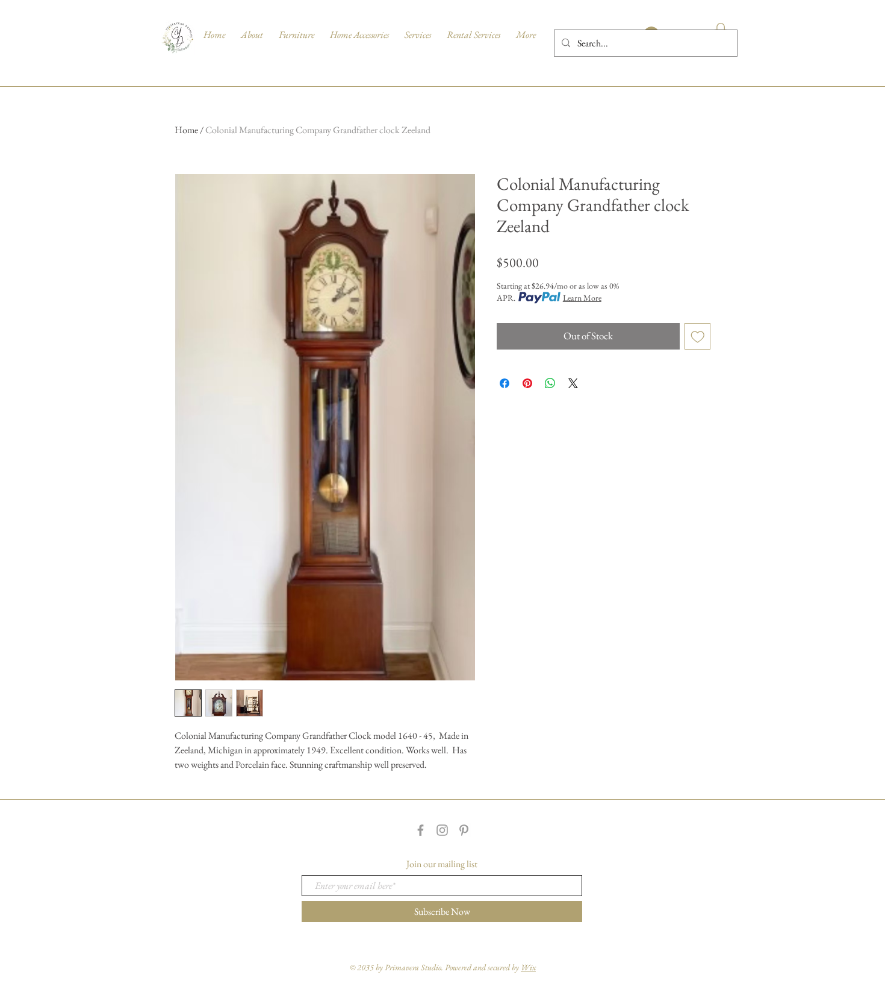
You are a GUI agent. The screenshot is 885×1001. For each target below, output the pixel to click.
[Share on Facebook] (504, 383)
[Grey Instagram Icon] (442, 830)
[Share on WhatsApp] (550, 383)
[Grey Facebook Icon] (420, 830)
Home (186, 130)
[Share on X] (573, 383)
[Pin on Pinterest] (527, 383)
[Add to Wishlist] (698, 336)
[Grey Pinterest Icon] (463, 830)
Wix (528, 967)
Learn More (582, 297)
